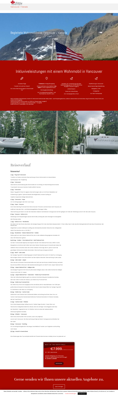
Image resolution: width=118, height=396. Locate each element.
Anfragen (59, 363)
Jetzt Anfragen (59, 386)
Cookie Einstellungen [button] (70, 393)
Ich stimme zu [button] (82, 393)
